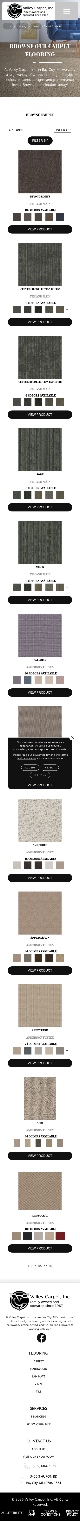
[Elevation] (38, 216)
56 (45, 1266)
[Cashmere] (49, 1235)
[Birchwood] (40, 1190)
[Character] (27, 309)
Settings (40, 775)
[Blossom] (60, 680)
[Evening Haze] (60, 1050)
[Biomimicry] (40, 264)
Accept (30, 767)
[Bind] (40, 449)
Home (8, 26)
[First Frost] (49, 865)
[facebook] (41, 1338)
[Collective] (38, 309)
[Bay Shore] (49, 1143)
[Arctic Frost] (27, 957)
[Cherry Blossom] (60, 1235)
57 (51, 1266)
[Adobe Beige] (40, 1098)
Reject (50, 767)
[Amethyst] (40, 635)
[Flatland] (60, 216)
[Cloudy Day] (38, 1050)
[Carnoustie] (60, 957)
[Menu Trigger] (66, 11)
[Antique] (27, 1143)
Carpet (36, 26)
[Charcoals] (27, 865)
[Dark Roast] (38, 865)
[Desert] (27, 216)
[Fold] (38, 494)
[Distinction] (60, 309)
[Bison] (38, 957)
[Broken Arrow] (60, 1143)
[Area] (40, 172)
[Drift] (49, 1050)
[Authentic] (40, 1005)
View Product (40, 229)
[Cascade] (38, 1235)
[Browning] (49, 957)
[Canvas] (40, 820)
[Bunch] (27, 494)
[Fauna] (49, 216)
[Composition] (49, 309)
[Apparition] (38, 1143)
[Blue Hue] (27, 1050)
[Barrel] (40, 727)
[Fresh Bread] (60, 865)
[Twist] (60, 494)
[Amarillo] (40, 912)
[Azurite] (27, 680)
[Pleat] (49, 494)
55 (40, 1266)
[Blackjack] (27, 1235)
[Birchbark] (49, 680)
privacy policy (41, 754)
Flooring (22, 26)
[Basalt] (38, 680)
